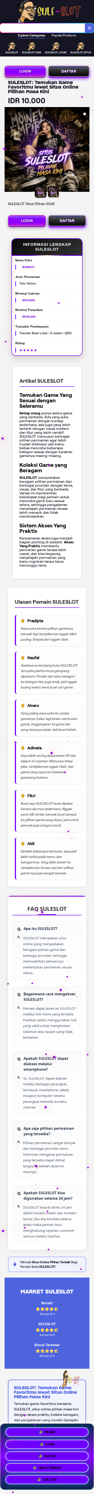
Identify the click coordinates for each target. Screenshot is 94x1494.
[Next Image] (85, 150)
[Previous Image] (8, 150)
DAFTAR (68, 71)
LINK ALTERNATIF (49, 1468)
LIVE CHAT (50, 1481)
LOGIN (25, 71)
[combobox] (42, 28)
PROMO (49, 1430)
